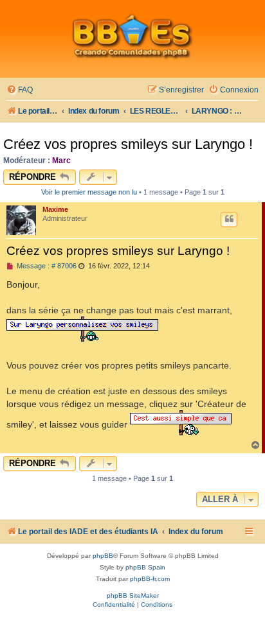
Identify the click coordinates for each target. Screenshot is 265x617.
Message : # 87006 (46, 266)
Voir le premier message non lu (89, 192)
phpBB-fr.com (150, 578)
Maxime (55, 209)
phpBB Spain (145, 567)
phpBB (103, 555)
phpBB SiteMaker (133, 595)
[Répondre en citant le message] (229, 219)
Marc (61, 160)
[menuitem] (19, 90)
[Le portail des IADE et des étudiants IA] (132, 36)
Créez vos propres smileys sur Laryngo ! (128, 144)
